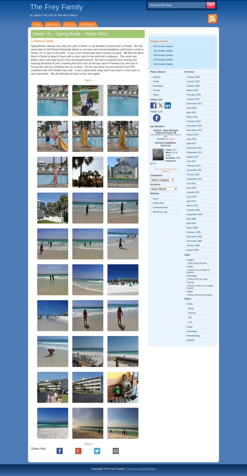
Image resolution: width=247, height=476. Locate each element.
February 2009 (194, 232)
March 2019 (192, 90)
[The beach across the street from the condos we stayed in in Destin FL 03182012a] (87, 365)
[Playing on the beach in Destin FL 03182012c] (52, 257)
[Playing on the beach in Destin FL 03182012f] (52, 293)
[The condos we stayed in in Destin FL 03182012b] (52, 221)
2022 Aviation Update (163, 46)
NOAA (171, 139)
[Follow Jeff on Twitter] (160, 105)
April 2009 (191, 223)
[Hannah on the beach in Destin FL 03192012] (52, 437)
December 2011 (194, 170)
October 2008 (193, 245)
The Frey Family (56, 7)
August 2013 (193, 134)
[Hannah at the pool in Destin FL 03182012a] (87, 114)
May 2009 (191, 219)
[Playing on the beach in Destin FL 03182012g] (87, 293)
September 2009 (194, 214)
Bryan (191, 308)
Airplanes (52, 24)
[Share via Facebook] (60, 453)
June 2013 (192, 139)
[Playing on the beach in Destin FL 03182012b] (122, 221)
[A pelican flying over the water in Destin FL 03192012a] (87, 437)
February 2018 (194, 95)
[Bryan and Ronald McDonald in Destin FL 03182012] (122, 401)
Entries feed (158, 203)
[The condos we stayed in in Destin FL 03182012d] (87, 401)
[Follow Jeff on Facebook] (153, 105)
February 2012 (194, 165)
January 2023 (193, 77)
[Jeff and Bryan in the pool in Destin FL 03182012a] (52, 114)
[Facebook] (156, 118)
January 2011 (193, 192)
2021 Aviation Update (163, 51)
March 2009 (192, 228)
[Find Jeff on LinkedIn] (168, 105)
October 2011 (193, 174)
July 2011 (191, 183)
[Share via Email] (116, 453)
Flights (69, 24)
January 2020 (193, 86)
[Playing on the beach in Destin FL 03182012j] (87, 329)
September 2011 (194, 179)
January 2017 (193, 99)
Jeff (190, 317)
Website (190, 340)
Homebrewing (193, 335)
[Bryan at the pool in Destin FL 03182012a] (87, 150)
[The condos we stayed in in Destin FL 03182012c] (52, 401)
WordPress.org (160, 212)
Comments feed (160, 207)
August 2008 (193, 250)
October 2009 (193, 210)
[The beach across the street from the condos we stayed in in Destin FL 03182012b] (122, 365)
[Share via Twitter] (97, 453)
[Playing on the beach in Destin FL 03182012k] (122, 329)
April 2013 (191, 143)
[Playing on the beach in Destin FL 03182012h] (122, 293)
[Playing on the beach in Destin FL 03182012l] (52, 365)
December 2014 (194, 126)
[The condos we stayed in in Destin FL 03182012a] (122, 186)
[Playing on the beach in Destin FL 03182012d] (87, 257)
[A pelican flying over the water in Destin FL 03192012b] (122, 437)
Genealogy (87, 24)
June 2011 (191, 188)
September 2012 (194, 152)
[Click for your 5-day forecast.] (157, 160)
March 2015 (192, 117)
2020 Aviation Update (163, 55)
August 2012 (193, 157)
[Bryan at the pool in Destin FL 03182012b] (122, 150)
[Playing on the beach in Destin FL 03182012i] (52, 329)
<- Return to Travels (42, 40)
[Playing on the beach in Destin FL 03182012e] (122, 257)
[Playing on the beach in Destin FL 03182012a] (87, 221)
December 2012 (194, 148)
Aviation (156, 77)
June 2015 (192, 108)
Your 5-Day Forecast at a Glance (166, 170)
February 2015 (194, 121)
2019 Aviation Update (163, 59)
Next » (89, 80)
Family (156, 81)
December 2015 (194, 103)
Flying (189, 327)
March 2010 (192, 205)
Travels (156, 90)
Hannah (191, 313)
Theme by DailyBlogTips (141, 468)
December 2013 (194, 130)
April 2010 (191, 201)
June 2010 (192, 196)
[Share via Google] (78, 453)
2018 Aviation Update (163, 64)
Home (37, 24)
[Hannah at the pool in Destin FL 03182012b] (52, 186)
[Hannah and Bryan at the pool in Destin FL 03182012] (52, 150)
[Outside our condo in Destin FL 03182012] (87, 186)
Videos (156, 95)
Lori (190, 322)
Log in (155, 198)
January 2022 (193, 81)
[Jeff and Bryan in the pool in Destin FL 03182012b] (122, 114)
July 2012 (191, 161)
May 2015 (191, 112)
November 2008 (194, 241)
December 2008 (194, 236)
